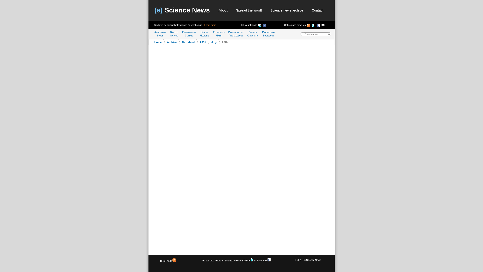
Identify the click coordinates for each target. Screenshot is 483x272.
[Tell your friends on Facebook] (264, 25)
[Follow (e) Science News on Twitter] (313, 25)
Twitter (247, 260)
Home (158, 42)
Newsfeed (188, 42)
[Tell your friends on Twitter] (259, 25)
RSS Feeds (166, 261)
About (223, 10)
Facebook (262, 260)
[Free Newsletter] (323, 25)
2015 (203, 42)
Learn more (210, 25)
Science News (182, 10)
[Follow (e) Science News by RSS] (308, 25)
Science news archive (286, 10)
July (214, 42)
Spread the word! (249, 10)
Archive (172, 42)
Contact (317, 10)
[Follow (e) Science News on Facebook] (318, 25)
